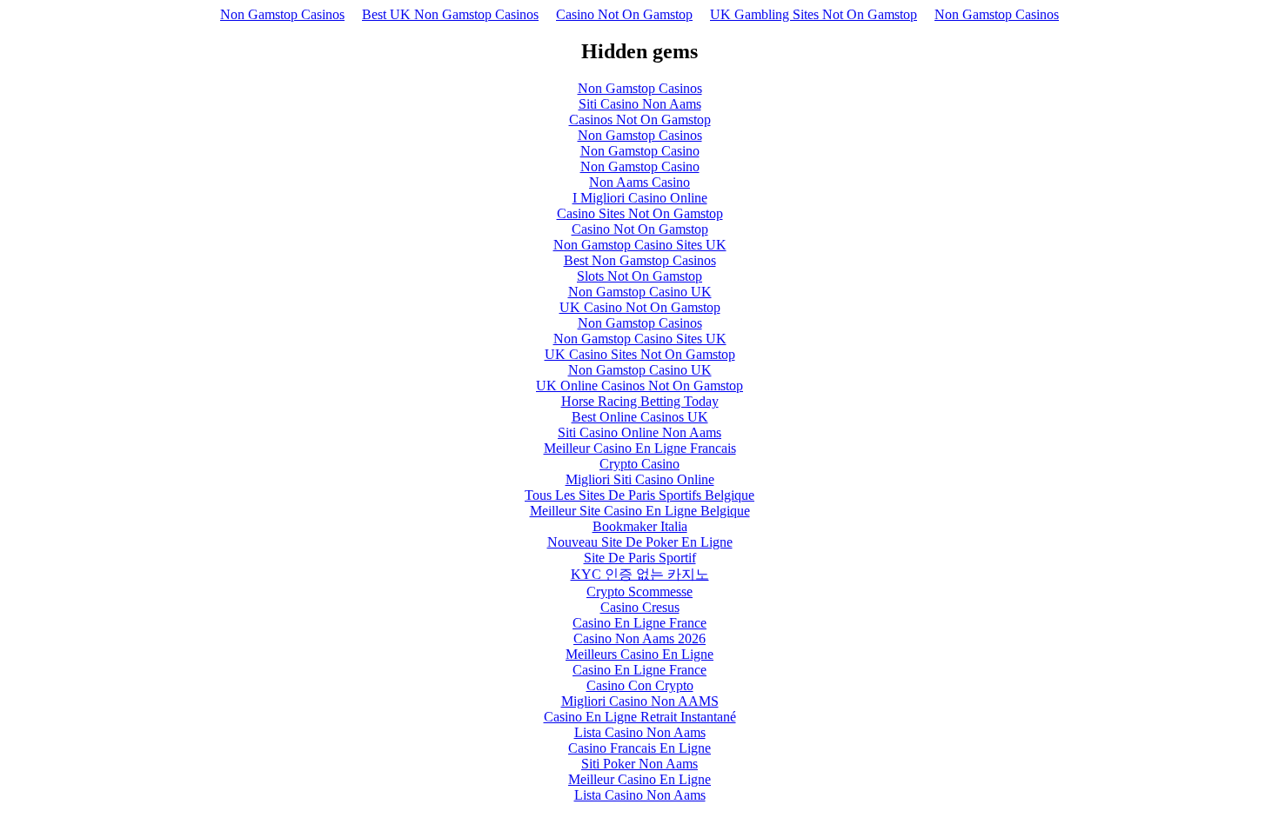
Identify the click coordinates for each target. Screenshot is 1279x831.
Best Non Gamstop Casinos (640, 260)
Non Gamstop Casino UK (640, 291)
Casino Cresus (640, 607)
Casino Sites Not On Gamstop (640, 213)
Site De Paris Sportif (640, 557)
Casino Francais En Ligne (639, 748)
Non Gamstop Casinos (282, 14)
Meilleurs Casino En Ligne (639, 654)
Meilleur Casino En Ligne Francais (640, 448)
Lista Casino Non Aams (640, 732)
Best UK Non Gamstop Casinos (450, 14)
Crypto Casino (639, 463)
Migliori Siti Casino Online (640, 479)
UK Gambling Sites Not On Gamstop (813, 14)
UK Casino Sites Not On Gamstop (640, 354)
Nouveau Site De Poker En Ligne (640, 542)
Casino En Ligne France (639, 622)
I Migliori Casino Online (640, 197)
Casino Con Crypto (639, 685)
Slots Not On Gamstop (639, 276)
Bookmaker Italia (640, 526)
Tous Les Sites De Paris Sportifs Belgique (639, 495)
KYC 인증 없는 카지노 (640, 574)
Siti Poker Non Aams (639, 763)
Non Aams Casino (639, 182)
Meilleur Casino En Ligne (639, 779)
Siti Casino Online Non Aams (639, 432)
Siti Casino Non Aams (640, 103)
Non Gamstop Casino (640, 150)
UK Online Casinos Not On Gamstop (639, 385)
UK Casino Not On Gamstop (639, 307)
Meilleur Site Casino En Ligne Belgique (640, 510)
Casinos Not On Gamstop (640, 119)
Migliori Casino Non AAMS (640, 701)
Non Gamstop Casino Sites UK (640, 244)
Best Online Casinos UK (640, 416)
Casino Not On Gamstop (624, 14)
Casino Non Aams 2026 (639, 638)
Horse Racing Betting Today (640, 401)
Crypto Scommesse (639, 591)
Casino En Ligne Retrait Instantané (640, 716)
